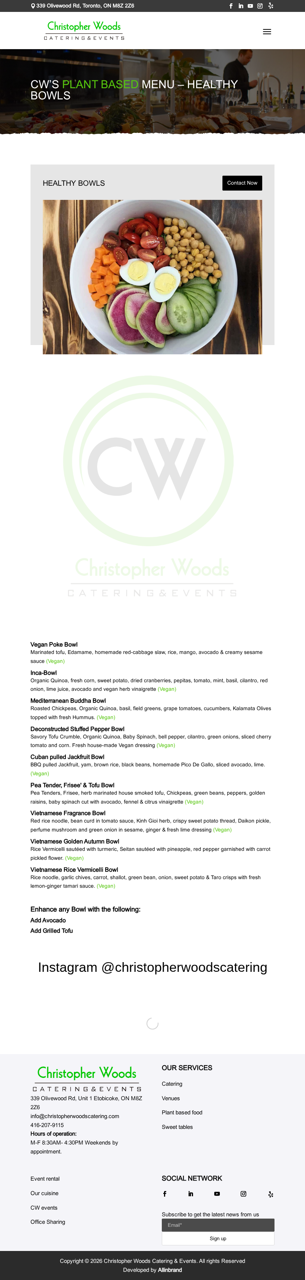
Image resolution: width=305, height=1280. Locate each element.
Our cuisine (44, 1193)
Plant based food (182, 1112)
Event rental (45, 1178)
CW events (44, 1207)
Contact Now (242, 183)
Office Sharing (47, 1222)
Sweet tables (177, 1127)
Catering (172, 1084)
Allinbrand (170, 1270)
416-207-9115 (47, 1125)
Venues (171, 1098)
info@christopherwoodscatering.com (74, 1116)
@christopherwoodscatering (184, 967)
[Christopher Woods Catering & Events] (86, 1079)
